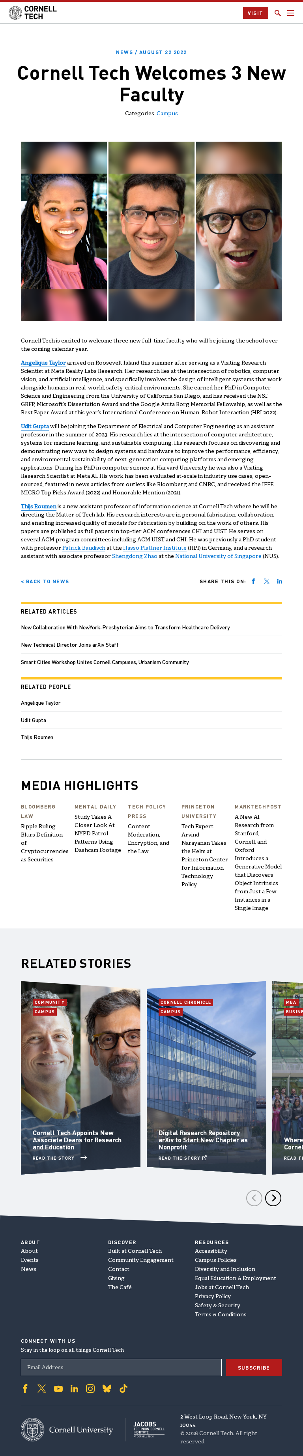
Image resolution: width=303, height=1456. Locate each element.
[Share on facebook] (253, 581)
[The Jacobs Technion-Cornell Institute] (145, 1429)
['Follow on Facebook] (25, 1388)
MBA (292, 1002)
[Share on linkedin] (279, 581)
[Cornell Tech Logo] (33, 13)
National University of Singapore (218, 556)
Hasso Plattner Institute (155, 548)
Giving (116, 1278)
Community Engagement (141, 1260)
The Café (120, 1287)
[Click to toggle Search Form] (277, 13)
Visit (256, 12)
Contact (118, 1269)
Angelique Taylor (41, 702)
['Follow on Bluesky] (107, 1388)
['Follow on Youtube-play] (58, 1388)
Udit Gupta (33, 719)
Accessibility (211, 1251)
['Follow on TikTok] (123, 1388)
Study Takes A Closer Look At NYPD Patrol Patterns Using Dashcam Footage (98, 834)
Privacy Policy (213, 1296)
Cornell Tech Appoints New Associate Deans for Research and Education (77, 1139)
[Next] (273, 1198)
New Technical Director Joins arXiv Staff (70, 644)
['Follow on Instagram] (90, 1388)
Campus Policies (216, 1260)
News (28, 1269)
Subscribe (254, 1367)
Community (51, 1002)
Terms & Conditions (221, 1315)
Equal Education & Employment (235, 1278)
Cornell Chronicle (186, 1002)
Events (30, 1260)
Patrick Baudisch (83, 548)
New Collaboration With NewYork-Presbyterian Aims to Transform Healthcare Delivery (125, 627)
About (29, 1251)
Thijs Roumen (37, 736)
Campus (167, 113)
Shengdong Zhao (134, 556)
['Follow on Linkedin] (74, 1388)
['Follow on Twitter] (41, 1388)
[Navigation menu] (290, 13)
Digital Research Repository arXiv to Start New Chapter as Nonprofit (203, 1139)
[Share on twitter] (266, 581)
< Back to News (45, 581)
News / (151, 52)
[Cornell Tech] (73, 1429)
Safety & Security (217, 1306)
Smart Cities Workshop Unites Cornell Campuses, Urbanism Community (105, 661)
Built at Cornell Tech (135, 1251)
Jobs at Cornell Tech (222, 1287)
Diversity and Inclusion (225, 1269)
